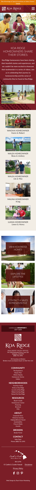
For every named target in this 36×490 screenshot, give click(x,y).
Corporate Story (18, 415)
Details (18, 3)
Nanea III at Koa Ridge (18, 394)
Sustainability (18, 422)
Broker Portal (18, 433)
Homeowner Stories (18, 377)
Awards (18, 426)
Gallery (18, 379)
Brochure (18, 407)
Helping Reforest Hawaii (18, 420)
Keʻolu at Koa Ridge (18, 388)
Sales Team (18, 439)
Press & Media (18, 424)
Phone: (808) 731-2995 (18, 441)
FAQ (18, 409)
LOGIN (20, 329)
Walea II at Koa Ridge (18, 392)
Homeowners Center (18, 403)
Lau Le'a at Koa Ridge (18, 390)
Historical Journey (18, 418)
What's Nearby (18, 375)
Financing (18, 405)
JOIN (15, 329)
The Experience (18, 370)
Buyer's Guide (18, 400)
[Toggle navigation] (33, 8)
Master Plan (18, 373)
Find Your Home (18, 385)
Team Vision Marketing (23, 480)
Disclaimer (28, 465)
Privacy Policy (18, 468)
